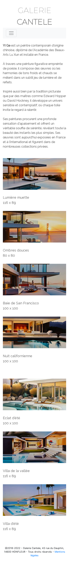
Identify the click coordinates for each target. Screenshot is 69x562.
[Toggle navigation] (11, 33)
